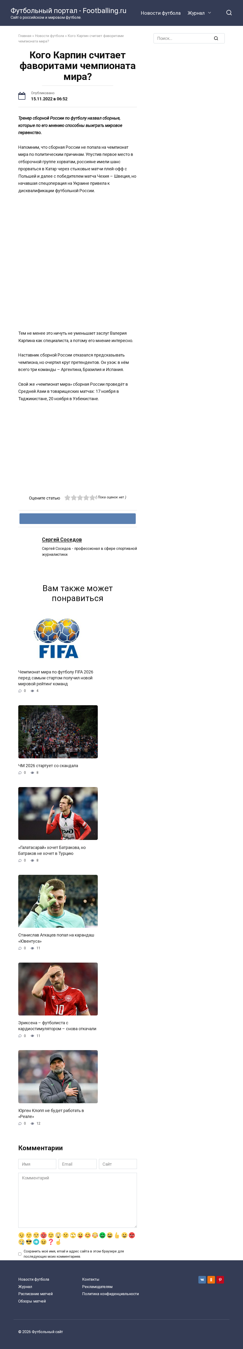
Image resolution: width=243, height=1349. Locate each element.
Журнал (196, 13)
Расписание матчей (35, 1294)
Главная (24, 36)
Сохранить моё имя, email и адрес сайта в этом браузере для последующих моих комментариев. (74, 1254)
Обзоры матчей (32, 1301)
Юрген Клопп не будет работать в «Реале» (51, 1113)
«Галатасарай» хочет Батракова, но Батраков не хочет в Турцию (52, 850)
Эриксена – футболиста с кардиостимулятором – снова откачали (57, 1025)
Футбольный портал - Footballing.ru (68, 10)
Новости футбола (161, 13)
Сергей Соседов (62, 539)
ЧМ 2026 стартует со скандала (48, 765)
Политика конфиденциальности (110, 1294)
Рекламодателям (97, 1286)
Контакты (90, 1279)
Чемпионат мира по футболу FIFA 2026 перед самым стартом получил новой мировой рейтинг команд (55, 677)
